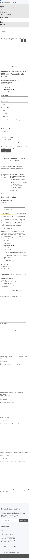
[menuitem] (2, 4)
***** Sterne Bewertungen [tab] (19, 213)
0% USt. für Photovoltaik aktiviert (8, 2)
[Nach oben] (0, 559)
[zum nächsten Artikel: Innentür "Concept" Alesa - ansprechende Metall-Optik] (10, 31)
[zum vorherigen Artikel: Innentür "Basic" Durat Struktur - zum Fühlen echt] (7, 31)
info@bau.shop (11, 540)
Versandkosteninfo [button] (6, 141)
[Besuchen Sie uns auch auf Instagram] (2, 549)
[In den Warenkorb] (2, 36)
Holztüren (9, 82)
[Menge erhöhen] (26, 206)
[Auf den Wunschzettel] (25, 40)
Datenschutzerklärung (7, 513)
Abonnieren (23, 520)
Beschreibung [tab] (6, 213)
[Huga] (9, 83)
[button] (5, 526)
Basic (8, 265)
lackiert (9, 266)
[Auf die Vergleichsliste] (22, 40)
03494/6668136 (11, 538)
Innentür (9, 270)
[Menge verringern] (2, 206)
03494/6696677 (11, 537)
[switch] (0, 0)
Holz (8, 268)
